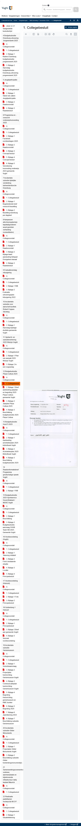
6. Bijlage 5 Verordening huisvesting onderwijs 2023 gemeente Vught (11, 168)
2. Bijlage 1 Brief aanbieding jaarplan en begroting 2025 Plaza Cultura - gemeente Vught (11, 392)
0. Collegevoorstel (9, 45)
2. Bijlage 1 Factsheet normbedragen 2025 (10, 138)
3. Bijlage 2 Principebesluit (9, 602)
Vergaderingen (14, 16)
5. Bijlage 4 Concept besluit (9, 158)
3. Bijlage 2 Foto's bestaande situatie (9, 561)
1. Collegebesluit (12, 50)
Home (15, 20)
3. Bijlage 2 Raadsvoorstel (9, 103)
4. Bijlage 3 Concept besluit (9, 152)
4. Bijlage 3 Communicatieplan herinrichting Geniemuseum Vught (10, 685)
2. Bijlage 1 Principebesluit (9, 624)
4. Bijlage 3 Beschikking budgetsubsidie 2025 (10, 460)
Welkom (5, 16)
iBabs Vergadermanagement (55, 824)
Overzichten (25, 16)
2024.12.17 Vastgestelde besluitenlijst (9, 28)
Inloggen (73, 824)
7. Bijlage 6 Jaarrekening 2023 (10, 713)
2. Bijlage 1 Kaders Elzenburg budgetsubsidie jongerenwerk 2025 (10, 58)
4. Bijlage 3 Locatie (9, 569)
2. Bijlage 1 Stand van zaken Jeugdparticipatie (9, 95)
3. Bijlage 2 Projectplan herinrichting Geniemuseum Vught (10, 673)
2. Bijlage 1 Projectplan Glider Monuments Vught (9, 749)
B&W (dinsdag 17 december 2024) (39, 20)
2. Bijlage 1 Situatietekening (9, 816)
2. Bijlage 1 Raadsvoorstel (9, 247)
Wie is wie (36, 16)
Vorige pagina (72, 27)
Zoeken (44, 5)
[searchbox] (57, 9)
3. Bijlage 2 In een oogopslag (10, 366)
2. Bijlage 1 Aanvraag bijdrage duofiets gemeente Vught (10, 329)
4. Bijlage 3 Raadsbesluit (9, 109)
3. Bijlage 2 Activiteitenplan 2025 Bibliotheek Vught (10, 451)
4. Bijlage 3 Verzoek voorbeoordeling (9, 638)
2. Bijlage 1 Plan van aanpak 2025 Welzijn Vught (11, 358)
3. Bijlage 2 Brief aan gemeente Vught (11, 631)
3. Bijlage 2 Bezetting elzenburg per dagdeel (10, 212)
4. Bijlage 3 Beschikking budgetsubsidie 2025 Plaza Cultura (10, 413)
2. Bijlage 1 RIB (12, 286)
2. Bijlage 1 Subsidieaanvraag (9, 665)
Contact (54, 16)
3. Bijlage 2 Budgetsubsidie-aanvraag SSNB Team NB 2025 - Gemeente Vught (9, 527)
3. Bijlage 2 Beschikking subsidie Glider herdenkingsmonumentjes (11, 759)
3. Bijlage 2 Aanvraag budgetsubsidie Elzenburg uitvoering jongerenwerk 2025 (10, 70)
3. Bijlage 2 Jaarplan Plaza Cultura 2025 (9, 403)
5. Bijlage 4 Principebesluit (9, 575)
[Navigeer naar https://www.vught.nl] (7, 8)
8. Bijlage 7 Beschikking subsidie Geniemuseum (11, 721)
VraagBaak (46, 16)
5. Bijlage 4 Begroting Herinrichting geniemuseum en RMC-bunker (9, 697)
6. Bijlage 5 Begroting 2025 (9, 707)
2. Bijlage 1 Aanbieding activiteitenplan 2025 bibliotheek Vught (10, 441)
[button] (76, 9)
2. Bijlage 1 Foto (12, 597)
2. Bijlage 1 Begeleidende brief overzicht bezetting (10, 204)
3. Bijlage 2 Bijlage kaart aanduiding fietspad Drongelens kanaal (10, 255)
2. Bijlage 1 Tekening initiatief (9, 554)
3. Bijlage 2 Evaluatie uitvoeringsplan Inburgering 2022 (9, 293)
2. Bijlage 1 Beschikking (9, 517)
